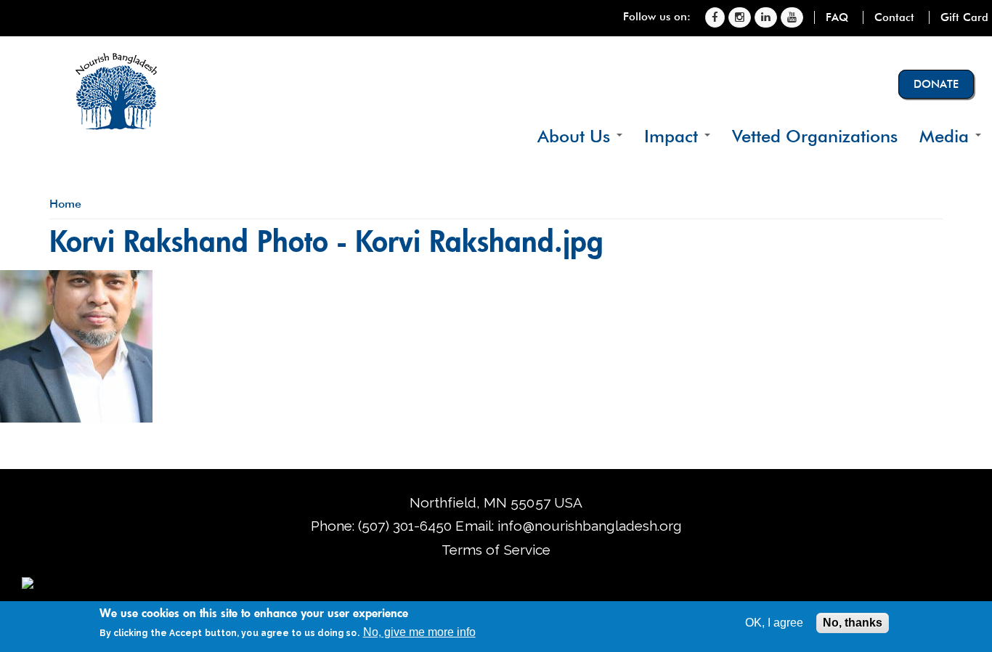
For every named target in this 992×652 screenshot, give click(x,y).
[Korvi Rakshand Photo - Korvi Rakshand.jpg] (76, 417)
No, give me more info (419, 632)
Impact (673, 136)
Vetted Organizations (815, 136)
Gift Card (964, 17)
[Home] (116, 90)
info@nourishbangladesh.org (589, 526)
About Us (576, 136)
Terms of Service (496, 550)
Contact (894, 17)
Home (65, 204)
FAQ (837, 17)
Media (946, 136)
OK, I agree (774, 622)
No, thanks (852, 622)
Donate (936, 84)
